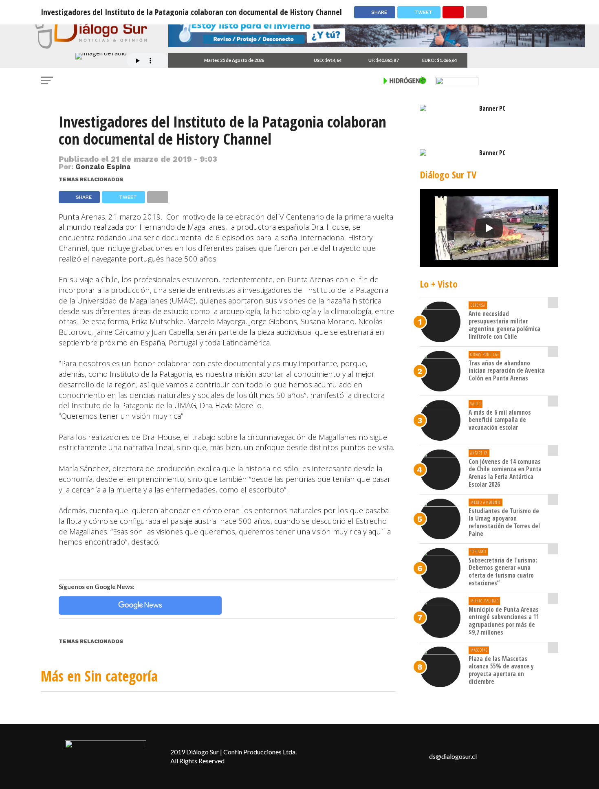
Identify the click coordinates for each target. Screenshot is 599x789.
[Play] (489, 228)
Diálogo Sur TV (448, 174)
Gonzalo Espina (102, 167)
